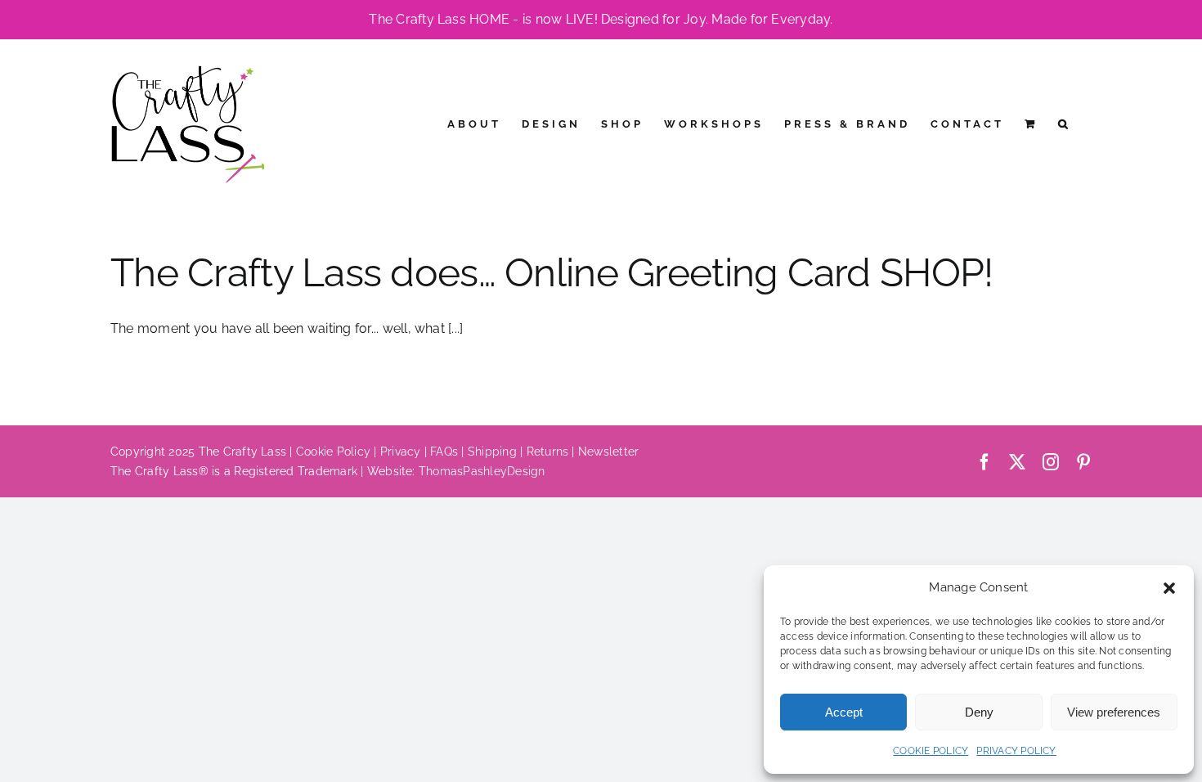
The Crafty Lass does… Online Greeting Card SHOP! (551, 272)
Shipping (492, 451)
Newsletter (608, 451)
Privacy (400, 451)
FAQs (444, 451)
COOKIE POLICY (930, 751)
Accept (844, 712)
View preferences (1113, 712)
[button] (1169, 588)
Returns (548, 451)
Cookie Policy (333, 451)
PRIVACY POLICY (1016, 751)
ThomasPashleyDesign (482, 471)
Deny (979, 712)
